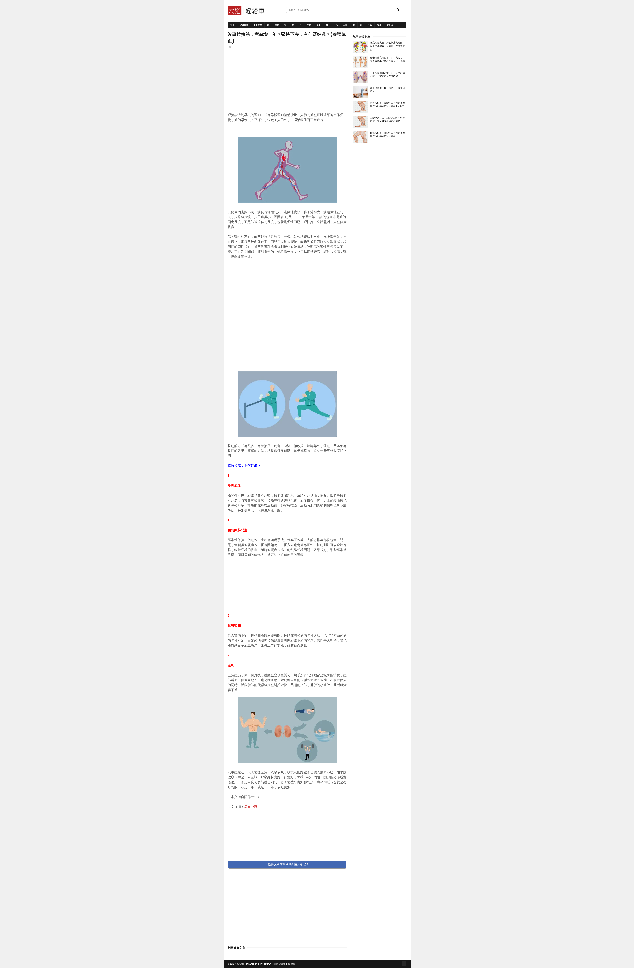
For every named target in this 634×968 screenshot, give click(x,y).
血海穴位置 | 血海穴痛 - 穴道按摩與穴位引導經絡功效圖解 (387, 134)
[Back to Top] (404, 963)
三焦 (345, 24)
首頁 (232, 24)
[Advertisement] (287, 86)
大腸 (277, 24)
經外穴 (390, 24)
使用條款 (291, 964)
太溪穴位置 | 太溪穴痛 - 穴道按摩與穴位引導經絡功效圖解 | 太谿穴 (387, 104)
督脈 (379, 24)
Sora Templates (266, 964)
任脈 (370, 24)
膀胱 (319, 24)
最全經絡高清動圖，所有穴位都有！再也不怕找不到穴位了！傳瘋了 (387, 61)
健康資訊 (244, 24)
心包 (336, 24)
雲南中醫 (250, 807)
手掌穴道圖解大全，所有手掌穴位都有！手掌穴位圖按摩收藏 (387, 74)
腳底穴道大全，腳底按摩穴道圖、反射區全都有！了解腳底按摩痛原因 (387, 46)
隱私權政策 (281, 964)
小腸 (309, 24)
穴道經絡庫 (239, 964)
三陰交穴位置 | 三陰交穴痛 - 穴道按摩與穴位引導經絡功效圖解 (387, 119)
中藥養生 (258, 24)
